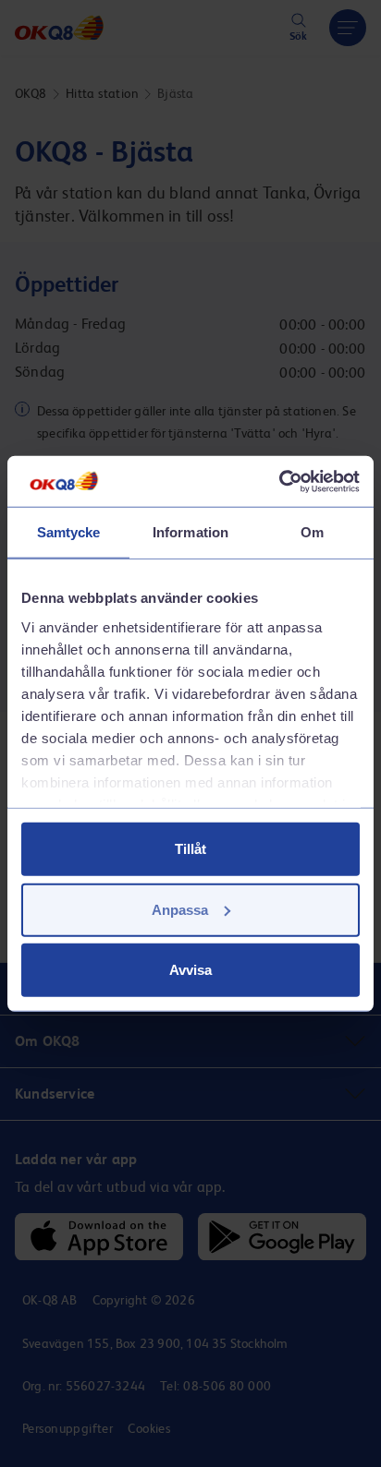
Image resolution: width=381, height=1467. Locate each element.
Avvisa (190, 970)
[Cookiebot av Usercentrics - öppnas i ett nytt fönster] (279, 481)
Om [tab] (312, 532)
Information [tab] (190, 532)
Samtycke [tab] (69, 532)
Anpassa (180, 909)
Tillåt (190, 849)
